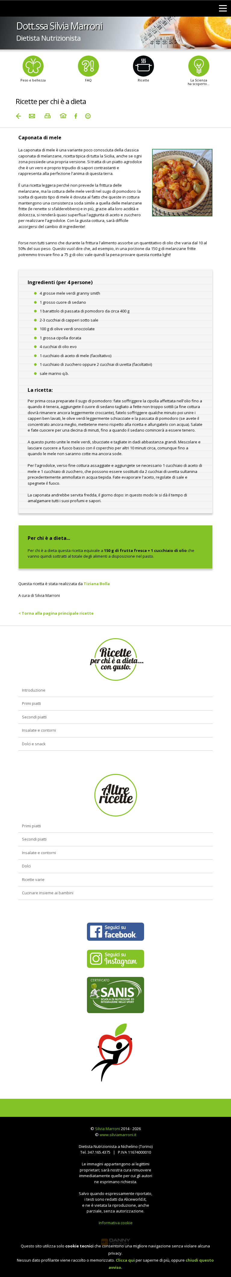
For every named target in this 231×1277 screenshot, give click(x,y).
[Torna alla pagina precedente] (19, 116)
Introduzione (33, 690)
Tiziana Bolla (97, 583)
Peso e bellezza (33, 80)
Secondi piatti (34, 717)
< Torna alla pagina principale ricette (56, 613)
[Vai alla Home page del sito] (63, 116)
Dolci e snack (34, 743)
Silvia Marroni (107, 1128)
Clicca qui (125, 1260)
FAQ (88, 80)
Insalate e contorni (39, 730)
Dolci (26, 866)
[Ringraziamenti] (88, 116)
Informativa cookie (116, 1222)
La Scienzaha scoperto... (199, 82)
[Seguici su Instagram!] (115, 959)
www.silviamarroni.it (118, 1134)
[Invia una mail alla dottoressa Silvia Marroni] (31, 116)
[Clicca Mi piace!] (115, 932)
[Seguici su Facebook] (75, 116)
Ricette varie (33, 879)
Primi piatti (31, 703)
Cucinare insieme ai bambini (47, 892)
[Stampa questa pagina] (47, 116)
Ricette (143, 80)
